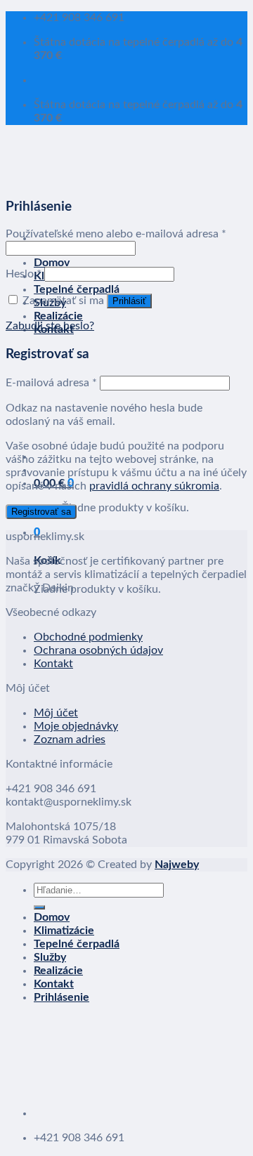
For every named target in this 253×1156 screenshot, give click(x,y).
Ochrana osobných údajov (98, 650)
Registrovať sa (41, 511)
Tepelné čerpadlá (76, 289)
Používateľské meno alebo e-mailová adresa (116, 233)
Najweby (177, 864)
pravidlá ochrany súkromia (154, 486)
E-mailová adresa (51, 382)
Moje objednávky (76, 726)
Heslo (23, 274)
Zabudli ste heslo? (50, 325)
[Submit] (39, 907)
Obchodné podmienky (88, 637)
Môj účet (56, 712)
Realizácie (58, 316)
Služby (50, 957)
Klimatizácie (64, 930)
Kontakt (53, 663)
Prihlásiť (129, 301)
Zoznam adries (69, 739)
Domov (52, 262)
